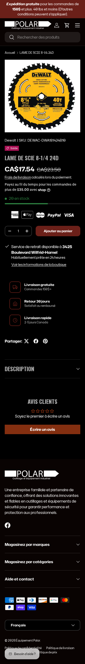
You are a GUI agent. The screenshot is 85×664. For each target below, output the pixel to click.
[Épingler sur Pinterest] (45, 341)
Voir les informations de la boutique (38, 264)
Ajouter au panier (58, 231)
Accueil (10, 53)
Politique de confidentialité (23, 648)
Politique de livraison (60, 648)
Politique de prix (46, 652)
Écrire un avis (42, 429)
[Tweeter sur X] (26, 341)
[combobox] (42, 37)
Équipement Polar (28, 640)
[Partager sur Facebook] (36, 341)
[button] (67, 25)
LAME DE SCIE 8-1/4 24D (37, 53)
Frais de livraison (18, 177)
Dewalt (10, 140)
